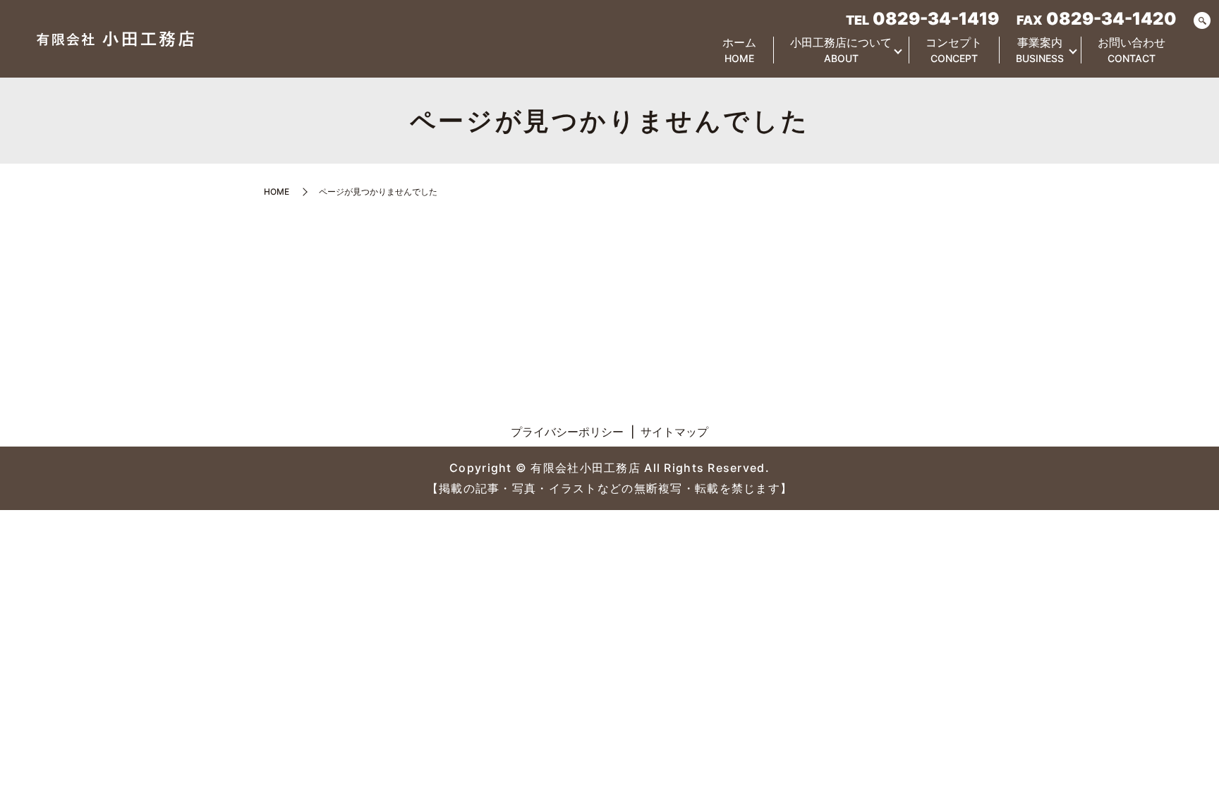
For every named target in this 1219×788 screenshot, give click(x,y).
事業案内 (1040, 49)
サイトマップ (674, 432)
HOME (276, 191)
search (1202, 21)
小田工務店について (841, 49)
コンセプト (954, 49)
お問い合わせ (1131, 49)
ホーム (739, 49)
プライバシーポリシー (567, 432)
